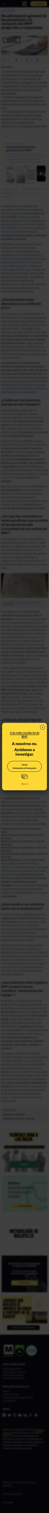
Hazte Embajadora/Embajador (25, 766)
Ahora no (24, 784)
